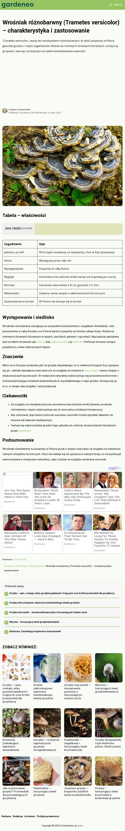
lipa (65, 341)
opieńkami (24, 430)
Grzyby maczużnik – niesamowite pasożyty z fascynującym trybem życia (48, 612)
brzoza (40, 341)
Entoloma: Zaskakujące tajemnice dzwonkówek (35, 631)
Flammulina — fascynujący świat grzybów (44, 791)
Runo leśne (21, 566)
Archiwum (29, 816)
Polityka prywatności (48, 816)
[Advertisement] (62, 81)
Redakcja (18, 816)
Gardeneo (9, 566)
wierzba (78, 341)
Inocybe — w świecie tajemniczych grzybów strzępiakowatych (46, 744)
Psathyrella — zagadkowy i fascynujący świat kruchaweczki (75, 744)
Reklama (6, 816)
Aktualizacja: (48, 112)
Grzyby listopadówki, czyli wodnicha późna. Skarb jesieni (108, 743)
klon (59, 341)
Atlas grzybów (36, 566)
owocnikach (91, 370)
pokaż (27, 228)
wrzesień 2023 (19, 559)
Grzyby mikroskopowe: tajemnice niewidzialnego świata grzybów (44, 602)
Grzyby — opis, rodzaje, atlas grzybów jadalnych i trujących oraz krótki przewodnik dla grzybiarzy (62, 593)
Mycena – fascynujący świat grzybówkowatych (34, 622)
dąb (53, 341)
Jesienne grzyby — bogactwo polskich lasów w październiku (77, 791)
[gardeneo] (18, 5)
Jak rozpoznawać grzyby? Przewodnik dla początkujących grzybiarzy (15, 793)
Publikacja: (22, 112)
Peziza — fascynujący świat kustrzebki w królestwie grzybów (107, 793)
